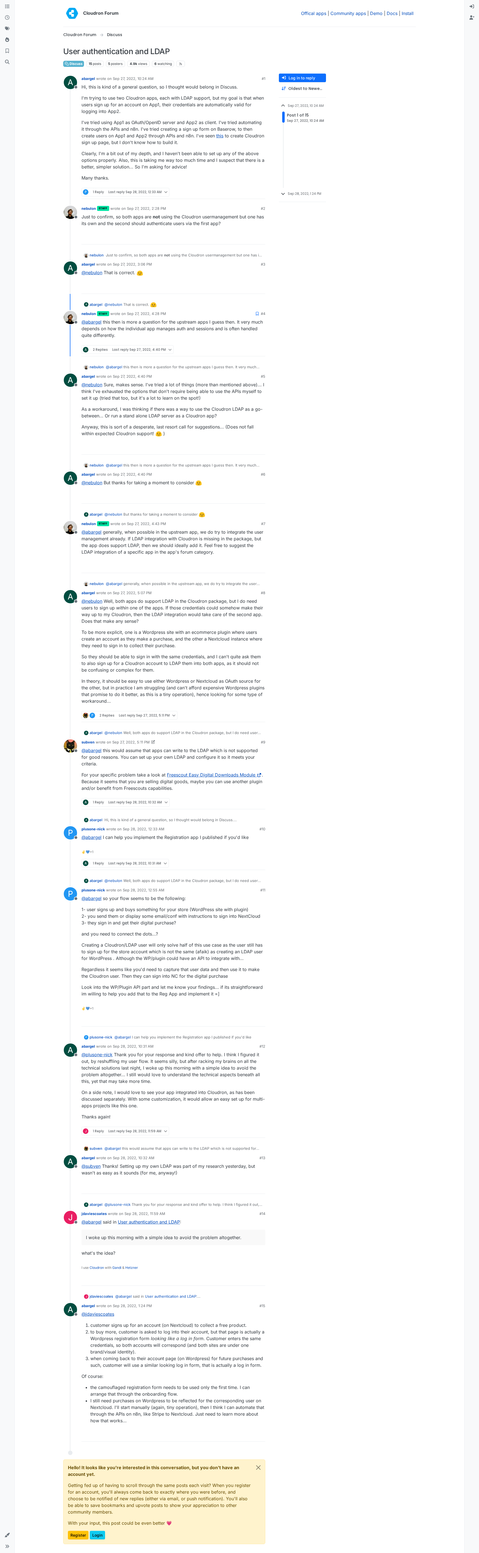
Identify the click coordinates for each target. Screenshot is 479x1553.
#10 (262, 829)
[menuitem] (472, 6)
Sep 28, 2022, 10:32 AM (133, 1158)
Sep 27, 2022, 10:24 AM (133, 78)
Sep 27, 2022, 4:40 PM (132, 376)
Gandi (116, 1267)
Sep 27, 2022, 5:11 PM (131, 742)
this (219, 135)
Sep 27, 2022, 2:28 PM (146, 208)
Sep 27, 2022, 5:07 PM (132, 593)
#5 (263, 376)
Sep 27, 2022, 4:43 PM (146, 523)
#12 (262, 1046)
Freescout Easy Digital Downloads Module (211, 775)
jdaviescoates (94, 1213)
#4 (263, 313)
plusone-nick (93, 829)
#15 (262, 1306)
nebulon (88, 208)
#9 (263, 742)
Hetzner (131, 1267)
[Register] (472, 17)
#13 (262, 1158)
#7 (263, 523)
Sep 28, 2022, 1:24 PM (132, 1306)
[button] (7, 1535)
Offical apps (313, 13)
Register (78, 1535)
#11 (262, 890)
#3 (263, 264)
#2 (263, 208)
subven (88, 742)
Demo (376, 13)
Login (97, 1535)
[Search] (7, 62)
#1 (263, 78)
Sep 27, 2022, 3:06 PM (132, 264)
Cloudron (97, 1267)
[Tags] (7, 28)
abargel (88, 78)
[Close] (258, 1467)
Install (408, 13)
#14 (262, 1213)
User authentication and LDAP (149, 1222)
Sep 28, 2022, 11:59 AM (144, 1213)
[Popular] (7, 40)
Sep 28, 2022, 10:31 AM (133, 1046)
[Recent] (7, 17)
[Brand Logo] (72, 13)
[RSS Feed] (180, 64)
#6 (263, 474)
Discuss (76, 64)
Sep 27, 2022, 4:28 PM (146, 313)
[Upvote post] (253, 192)
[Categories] (7, 6)
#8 (263, 593)
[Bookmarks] (7, 51)
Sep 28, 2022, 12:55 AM (143, 890)
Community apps (348, 13)
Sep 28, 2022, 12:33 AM (143, 829)
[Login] (472, 6)
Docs (392, 13)
